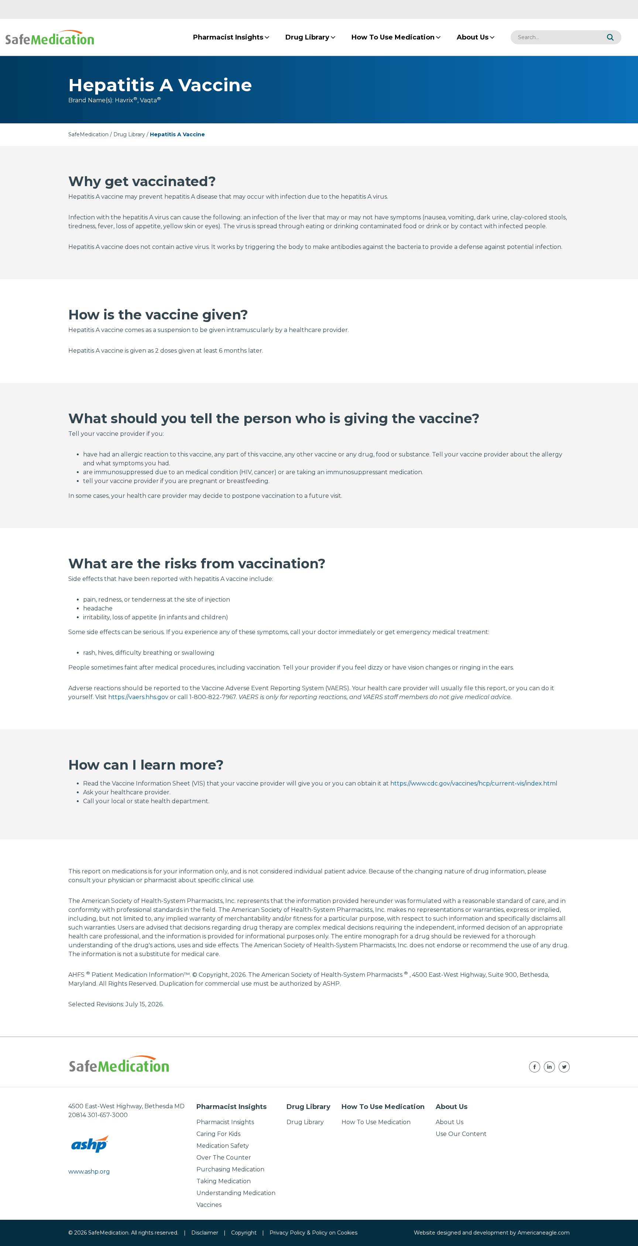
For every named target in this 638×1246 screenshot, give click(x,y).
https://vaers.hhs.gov (138, 697)
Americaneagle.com (544, 1232)
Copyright (244, 1232)
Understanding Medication (235, 1193)
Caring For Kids (218, 1133)
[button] (610, 37)
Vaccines (209, 1204)
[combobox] (555, 37)
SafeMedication (88, 134)
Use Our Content (461, 1133)
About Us (449, 1122)
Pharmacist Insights (225, 1122)
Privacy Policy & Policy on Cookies (313, 1232)
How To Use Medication (376, 1122)
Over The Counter (223, 1157)
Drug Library (129, 134)
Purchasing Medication (230, 1169)
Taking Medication (223, 1181)
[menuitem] (228, 37)
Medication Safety (222, 1145)
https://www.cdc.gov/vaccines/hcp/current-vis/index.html (474, 783)
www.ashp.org (89, 1171)
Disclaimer (204, 1232)
